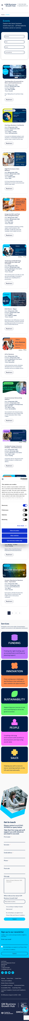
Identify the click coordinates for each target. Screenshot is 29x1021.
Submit (15, 919)
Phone (6, 860)
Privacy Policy (10, 978)
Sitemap (3, 978)
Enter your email (6, 939)
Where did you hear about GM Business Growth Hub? (13, 897)
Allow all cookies (14, 530)
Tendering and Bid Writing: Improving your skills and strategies (13, 262)
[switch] (25, 510)
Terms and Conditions (6, 980)
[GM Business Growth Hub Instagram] (13, 972)
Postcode (7, 868)
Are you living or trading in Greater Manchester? (14, 908)
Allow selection (14, 535)
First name (7, 837)
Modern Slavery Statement (7, 983)
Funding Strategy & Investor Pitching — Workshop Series (13, 446)
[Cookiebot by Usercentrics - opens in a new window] (20, 479)
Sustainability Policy (6, 987)
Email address (8, 852)
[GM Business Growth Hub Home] (10, 5)
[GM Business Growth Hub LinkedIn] (6, 972)
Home (2, 14)
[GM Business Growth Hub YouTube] (9, 972)
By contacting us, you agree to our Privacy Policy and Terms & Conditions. (15, 914)
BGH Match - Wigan (11, 309)
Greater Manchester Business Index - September (14, 580)
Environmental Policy (19, 985)
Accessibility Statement (7, 985)
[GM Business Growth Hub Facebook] (2, 972)
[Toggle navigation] (2, 5)
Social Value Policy (16, 987)
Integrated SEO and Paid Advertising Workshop (12, 214)
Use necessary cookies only (14, 540)
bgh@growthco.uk (6, 969)
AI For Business (9, 354)
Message (6, 876)
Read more (9, 99)
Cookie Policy (18, 978)
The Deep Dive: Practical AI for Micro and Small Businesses (14, 82)
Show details (20, 525)
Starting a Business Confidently (14, 125)
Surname (6, 845)
